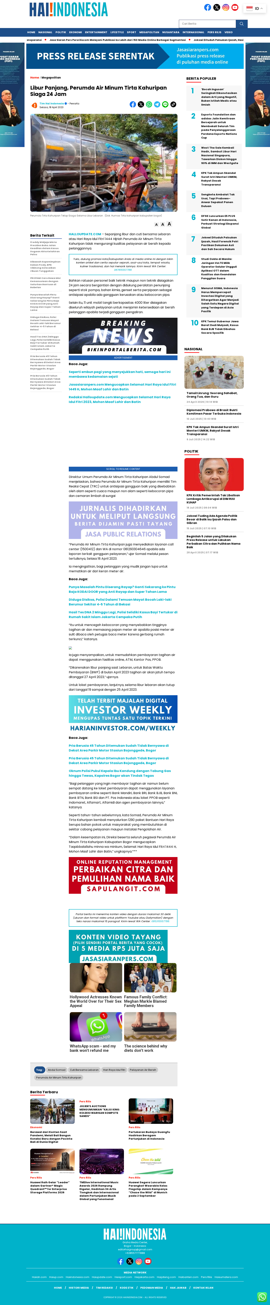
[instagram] (226, 9)
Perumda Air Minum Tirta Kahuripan (58, 1077)
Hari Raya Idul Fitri (114, 1070)
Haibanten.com (188, 1277)
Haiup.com (56, 1277)
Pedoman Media (151, 1288)
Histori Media (79, 1288)
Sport (131, 32)
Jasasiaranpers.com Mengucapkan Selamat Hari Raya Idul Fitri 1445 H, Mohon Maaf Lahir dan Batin (122, 387)
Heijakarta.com (144, 1277)
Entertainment (96, 32)
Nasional (45, 32)
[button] (156, 224)
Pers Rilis (214, 32)
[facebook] (208, 9)
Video (229, 32)
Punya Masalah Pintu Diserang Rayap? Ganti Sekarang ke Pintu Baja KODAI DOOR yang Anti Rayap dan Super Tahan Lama (122, 589)
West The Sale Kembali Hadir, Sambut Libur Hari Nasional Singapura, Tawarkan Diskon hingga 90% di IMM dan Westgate (219, 155)
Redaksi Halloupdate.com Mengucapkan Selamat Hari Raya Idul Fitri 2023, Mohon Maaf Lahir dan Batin (120, 399)
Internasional (193, 32)
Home (31, 32)
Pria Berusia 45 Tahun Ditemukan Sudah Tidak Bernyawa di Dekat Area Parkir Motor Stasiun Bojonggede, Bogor (119, 748)
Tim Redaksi (104, 1288)
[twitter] (217, 9)
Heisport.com (123, 1277)
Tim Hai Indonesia (52, 103)
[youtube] (235, 9)
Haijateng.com (166, 1277)
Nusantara (170, 32)
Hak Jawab (178, 1288)
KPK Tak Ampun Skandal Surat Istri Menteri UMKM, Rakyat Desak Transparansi (219, 178)
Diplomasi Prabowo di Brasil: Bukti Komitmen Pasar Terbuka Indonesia (214, 412)
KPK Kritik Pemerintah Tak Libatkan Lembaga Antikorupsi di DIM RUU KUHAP (213, 498)
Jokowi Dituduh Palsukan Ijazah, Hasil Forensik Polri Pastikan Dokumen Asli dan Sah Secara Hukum (219, 243)
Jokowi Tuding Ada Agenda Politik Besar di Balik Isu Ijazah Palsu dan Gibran (212, 519)
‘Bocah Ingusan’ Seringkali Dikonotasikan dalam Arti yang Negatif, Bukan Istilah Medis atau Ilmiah (219, 97)
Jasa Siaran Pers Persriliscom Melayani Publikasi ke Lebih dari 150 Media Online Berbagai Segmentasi (90, 40)
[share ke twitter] (142, 106)
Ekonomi (75, 32)
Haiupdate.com (102, 1277)
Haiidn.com (39, 1277)
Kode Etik (126, 1288)
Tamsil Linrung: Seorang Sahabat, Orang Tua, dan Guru (212, 395)
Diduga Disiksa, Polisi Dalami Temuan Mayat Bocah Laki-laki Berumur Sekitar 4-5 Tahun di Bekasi (120, 602)
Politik (61, 32)
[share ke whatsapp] (150, 106)
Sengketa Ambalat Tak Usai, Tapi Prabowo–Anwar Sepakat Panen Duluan (218, 200)
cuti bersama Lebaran (84, 1070)
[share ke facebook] (134, 106)
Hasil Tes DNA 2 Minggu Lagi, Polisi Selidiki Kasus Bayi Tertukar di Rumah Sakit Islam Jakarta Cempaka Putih (123, 614)
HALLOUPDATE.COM (85, 234)
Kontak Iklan (203, 1288)
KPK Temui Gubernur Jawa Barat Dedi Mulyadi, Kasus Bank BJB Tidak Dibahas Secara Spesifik (220, 327)
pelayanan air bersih (143, 1070)
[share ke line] (166, 106)
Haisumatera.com (226, 1277)
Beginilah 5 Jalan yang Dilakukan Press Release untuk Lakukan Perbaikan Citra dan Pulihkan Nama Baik (213, 541)
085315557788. (160, 921)
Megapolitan (149, 32)
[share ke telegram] (158, 106)
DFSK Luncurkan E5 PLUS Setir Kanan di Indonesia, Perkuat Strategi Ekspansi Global (220, 222)
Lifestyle (117, 32)
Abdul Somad (56, 1070)
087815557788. (123, 270)
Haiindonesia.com (77, 1277)
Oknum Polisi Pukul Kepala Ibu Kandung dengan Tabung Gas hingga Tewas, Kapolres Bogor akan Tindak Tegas (120, 773)
